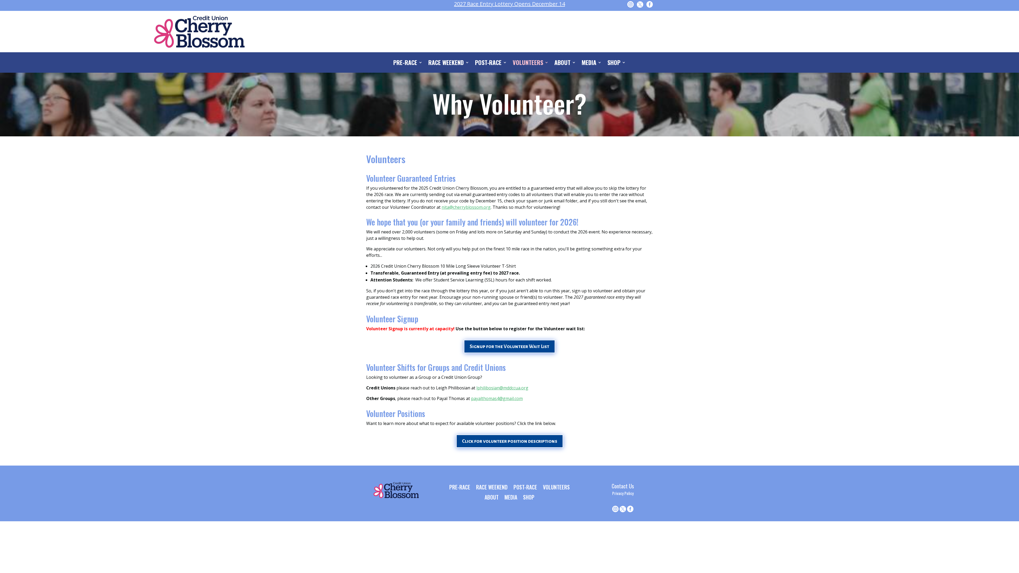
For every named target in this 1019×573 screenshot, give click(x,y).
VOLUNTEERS (528, 63)
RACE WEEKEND (446, 63)
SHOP (613, 63)
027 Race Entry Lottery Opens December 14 (509, 3)
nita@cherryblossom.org (466, 207)
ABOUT (562, 63)
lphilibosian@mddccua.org (502, 388)
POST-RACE (488, 63)
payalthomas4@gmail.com (497, 398)
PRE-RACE (405, 63)
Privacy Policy (623, 493)
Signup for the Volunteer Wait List (509, 346)
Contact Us (623, 486)
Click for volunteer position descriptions (509, 441)
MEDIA (589, 63)
